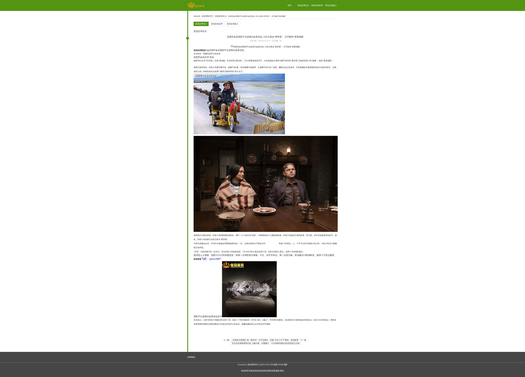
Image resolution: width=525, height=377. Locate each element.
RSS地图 (273, 365)
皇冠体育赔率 (199, 64)
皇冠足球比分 (303, 5)
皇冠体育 (256, 371)
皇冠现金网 (265, 371)
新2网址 (280, 371)
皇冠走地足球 (317, 5)
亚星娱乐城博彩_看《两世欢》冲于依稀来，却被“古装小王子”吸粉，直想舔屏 (265, 340)
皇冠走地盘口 (331, 5)
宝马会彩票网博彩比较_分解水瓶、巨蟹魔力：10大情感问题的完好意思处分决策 (266, 343)
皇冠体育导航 (247, 371)
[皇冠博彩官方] (195, 8)
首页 (289, 5)
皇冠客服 (273, 371)
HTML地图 (282, 365)
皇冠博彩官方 (207, 16)
